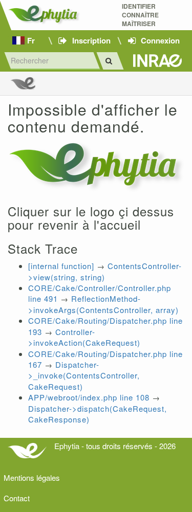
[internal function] (61, 265)
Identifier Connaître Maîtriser (140, 15)
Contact (17, 498)
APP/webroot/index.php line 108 (89, 397)
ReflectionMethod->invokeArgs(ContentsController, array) (103, 304)
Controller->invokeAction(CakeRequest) (84, 337)
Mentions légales (32, 477)
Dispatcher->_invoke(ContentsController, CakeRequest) (84, 375)
